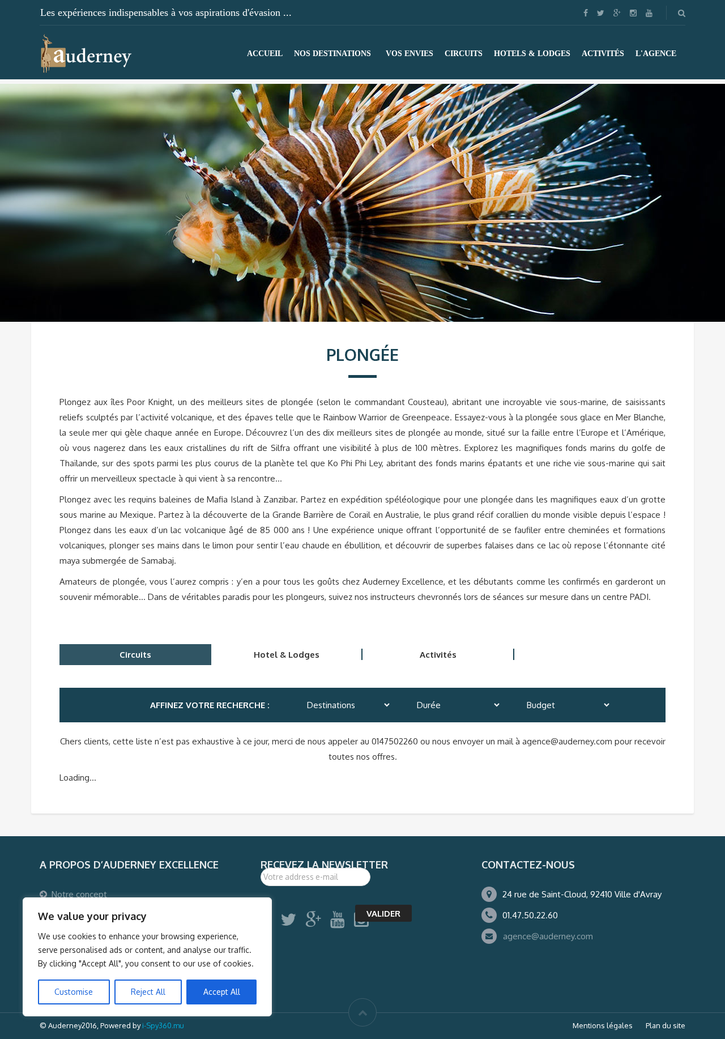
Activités (438, 654)
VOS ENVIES (409, 53)
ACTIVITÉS (603, 53)
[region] (147, 956)
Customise (73, 992)
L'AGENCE (656, 53)
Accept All (221, 992)
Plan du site (665, 1025)
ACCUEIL (265, 53)
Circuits (135, 654)
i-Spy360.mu (163, 1025)
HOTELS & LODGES (532, 53)
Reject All (148, 992)
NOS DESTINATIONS (332, 53)
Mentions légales (603, 1025)
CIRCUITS (464, 53)
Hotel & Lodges (286, 654)
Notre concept (79, 894)
